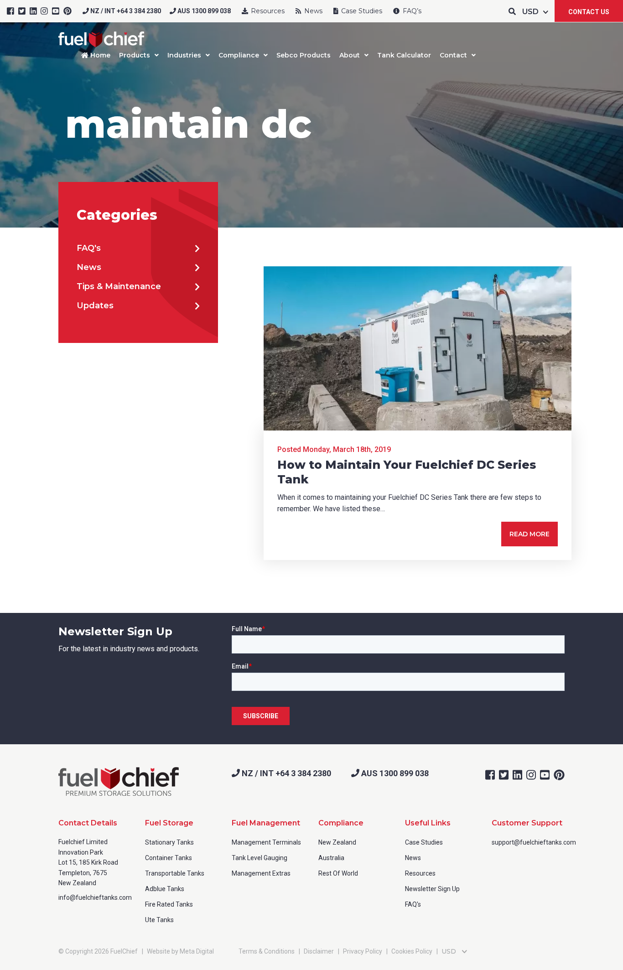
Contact (453, 55)
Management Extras (261, 873)
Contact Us (588, 12)
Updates (95, 306)
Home (99, 55)
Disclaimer (319, 951)
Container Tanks (168, 857)
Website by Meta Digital (180, 951)
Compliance (238, 55)
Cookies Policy (411, 951)
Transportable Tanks (174, 873)
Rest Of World (338, 873)
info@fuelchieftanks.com (95, 897)
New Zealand (337, 842)
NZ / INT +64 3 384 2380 (125, 11)
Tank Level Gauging (259, 857)
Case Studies (360, 11)
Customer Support (527, 823)
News (312, 11)
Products (134, 55)
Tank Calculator (404, 55)
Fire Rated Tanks (169, 904)
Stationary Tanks (169, 842)
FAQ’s (411, 11)
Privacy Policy (362, 951)
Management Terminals (266, 842)
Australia (331, 857)
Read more (529, 534)
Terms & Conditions (267, 951)
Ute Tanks (159, 919)
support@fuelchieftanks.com (534, 842)
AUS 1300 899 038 (203, 11)
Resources (267, 11)
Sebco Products (303, 55)
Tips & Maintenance (119, 286)
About (349, 55)
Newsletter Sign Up (432, 888)
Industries (184, 55)
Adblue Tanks (164, 888)
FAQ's (89, 248)
